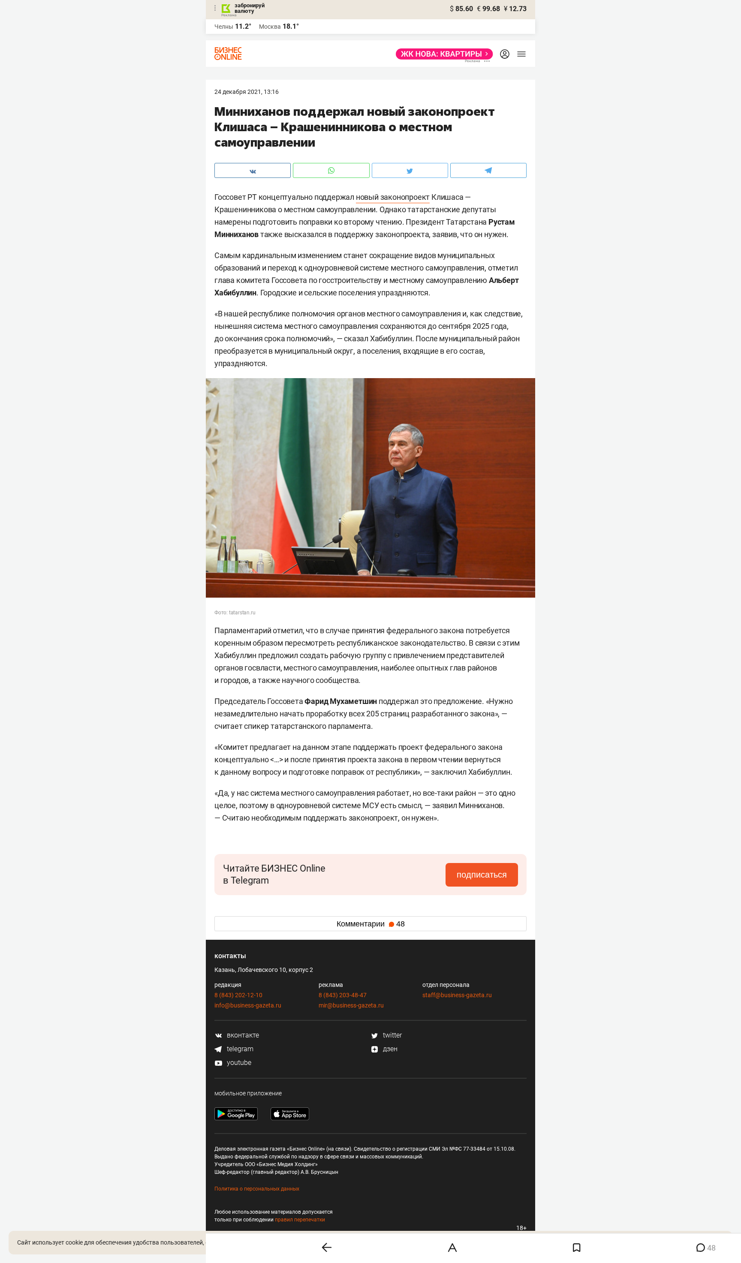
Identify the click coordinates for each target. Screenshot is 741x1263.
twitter (391, 1035)
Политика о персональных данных (256, 1189)
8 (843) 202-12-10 (238, 995)
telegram (239, 1049)
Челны (223, 26)
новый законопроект (393, 196)
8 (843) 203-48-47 (343, 995)
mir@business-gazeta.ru (351, 1005)
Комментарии (371, 924)
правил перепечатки (300, 1220)
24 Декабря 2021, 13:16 (246, 91)
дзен (389, 1049)
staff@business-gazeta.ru (457, 995)
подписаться (482, 874)
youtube (238, 1063)
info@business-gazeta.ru (247, 1005)
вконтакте (242, 1035)
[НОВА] (442, 54)
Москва (270, 26)
